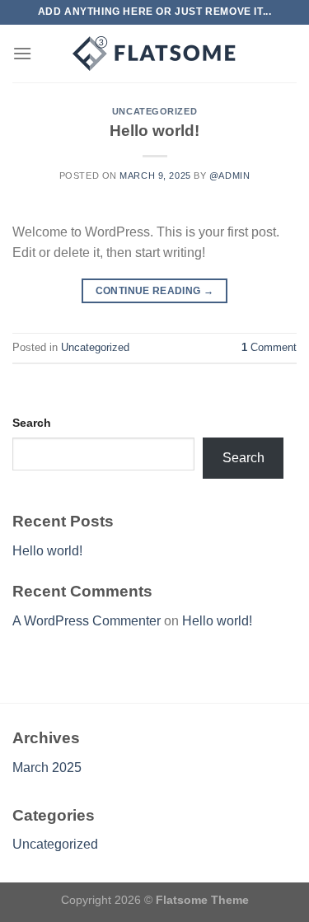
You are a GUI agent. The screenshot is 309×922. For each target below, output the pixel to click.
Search (31, 422)
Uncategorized (154, 111)
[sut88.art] (155, 53)
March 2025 (47, 768)
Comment (269, 347)
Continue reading (155, 291)
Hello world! (154, 130)
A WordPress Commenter (86, 621)
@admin (229, 175)
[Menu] (22, 53)
